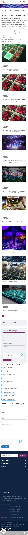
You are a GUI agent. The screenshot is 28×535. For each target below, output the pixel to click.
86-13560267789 (15, 512)
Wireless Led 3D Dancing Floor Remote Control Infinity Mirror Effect (14, 69)
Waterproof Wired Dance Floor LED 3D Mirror (14, 281)
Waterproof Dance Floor (10, 388)
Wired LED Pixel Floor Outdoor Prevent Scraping (14, 221)
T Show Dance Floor (8, 392)
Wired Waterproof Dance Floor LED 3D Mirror (14, 310)
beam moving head (8, 395)
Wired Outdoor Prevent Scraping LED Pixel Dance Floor (14, 251)
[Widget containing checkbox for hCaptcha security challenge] (14, 355)
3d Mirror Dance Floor (9, 399)
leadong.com (16, 526)
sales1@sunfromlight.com (15, 517)
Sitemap (3, 526)
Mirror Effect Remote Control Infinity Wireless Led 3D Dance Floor (14, 130)
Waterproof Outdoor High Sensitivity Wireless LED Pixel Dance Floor (14, 192)
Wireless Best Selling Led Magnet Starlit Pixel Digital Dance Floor (14, 161)
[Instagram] (10, 529)
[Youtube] (8, 529)
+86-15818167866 (14, 515)
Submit (7, 360)
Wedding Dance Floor (9, 371)
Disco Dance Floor (8, 381)
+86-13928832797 (14, 507)
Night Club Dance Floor (9, 374)
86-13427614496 (15, 509)
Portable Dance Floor (9, 385)
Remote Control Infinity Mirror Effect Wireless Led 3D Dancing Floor (14, 100)
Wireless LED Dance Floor (10, 378)
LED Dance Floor (7, 367)
